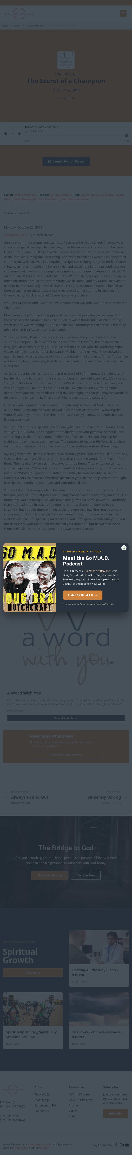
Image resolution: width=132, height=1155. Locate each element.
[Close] (123, 547)
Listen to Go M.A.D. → (82, 595)
